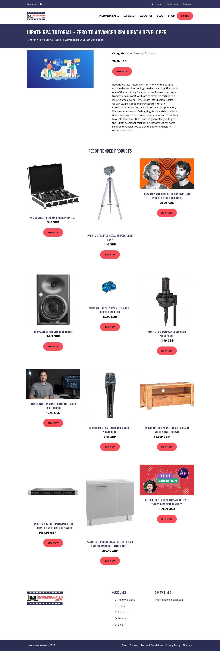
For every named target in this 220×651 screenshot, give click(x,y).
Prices (185, 15)
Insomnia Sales (109, 15)
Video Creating (135, 53)
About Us (146, 15)
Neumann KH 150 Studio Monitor (53, 331)
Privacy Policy (172, 645)
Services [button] (128, 15)
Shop (171, 15)
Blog (160, 15)
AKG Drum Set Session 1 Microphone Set (53, 217)
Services (122, 618)
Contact (134, 645)
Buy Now (122, 71)
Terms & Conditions (152, 645)
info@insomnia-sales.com (178, 4)
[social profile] (41, 4)
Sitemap (187, 645)
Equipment (151, 53)
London (158, 4)
